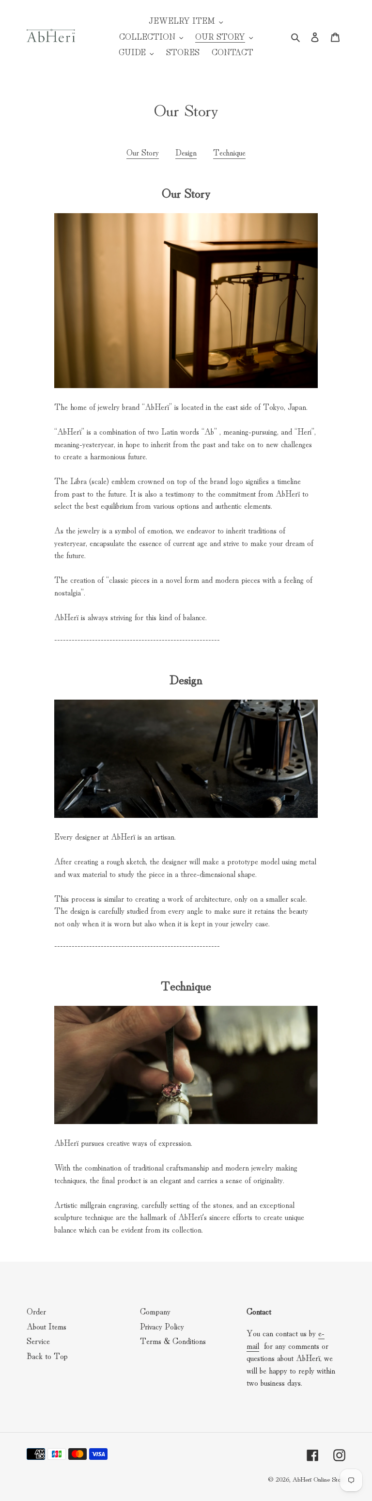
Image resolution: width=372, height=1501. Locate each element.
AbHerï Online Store (318, 1479)
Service (38, 1340)
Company (155, 1311)
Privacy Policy (162, 1326)
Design (186, 152)
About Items (46, 1326)
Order (36, 1311)
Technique (229, 152)
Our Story (142, 152)
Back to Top (47, 1355)
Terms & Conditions (173, 1340)
